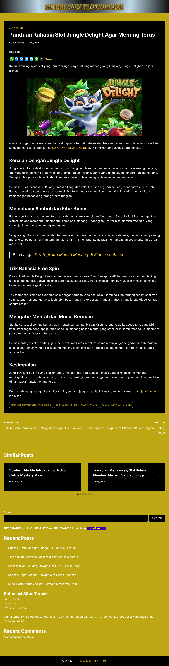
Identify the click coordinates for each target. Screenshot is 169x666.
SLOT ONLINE (16, 28)
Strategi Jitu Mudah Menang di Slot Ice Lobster (79, 254)
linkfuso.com (12, 599)
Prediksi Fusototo (15, 608)
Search (8, 512)
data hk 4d (11, 603)
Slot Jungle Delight (66, 404)
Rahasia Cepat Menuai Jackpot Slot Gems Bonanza (42, 575)
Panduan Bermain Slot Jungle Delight (31, 404)
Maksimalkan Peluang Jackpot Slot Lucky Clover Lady (44, 566)
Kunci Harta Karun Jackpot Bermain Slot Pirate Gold (42, 584)
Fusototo (28, 616)
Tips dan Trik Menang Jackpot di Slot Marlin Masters (43, 557)
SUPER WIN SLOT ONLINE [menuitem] (69, 147)
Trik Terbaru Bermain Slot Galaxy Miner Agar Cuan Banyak (42, 425)
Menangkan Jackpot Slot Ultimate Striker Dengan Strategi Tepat (127, 427)
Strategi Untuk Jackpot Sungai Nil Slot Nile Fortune (42, 548)
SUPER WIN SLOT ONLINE (116, 404)
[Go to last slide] (9, 477)
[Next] (159, 477)
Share (48, 59)
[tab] (78, 494)
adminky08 (18, 42)
